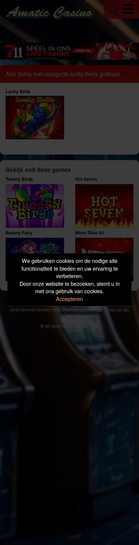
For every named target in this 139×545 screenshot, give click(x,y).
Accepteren (69, 298)
